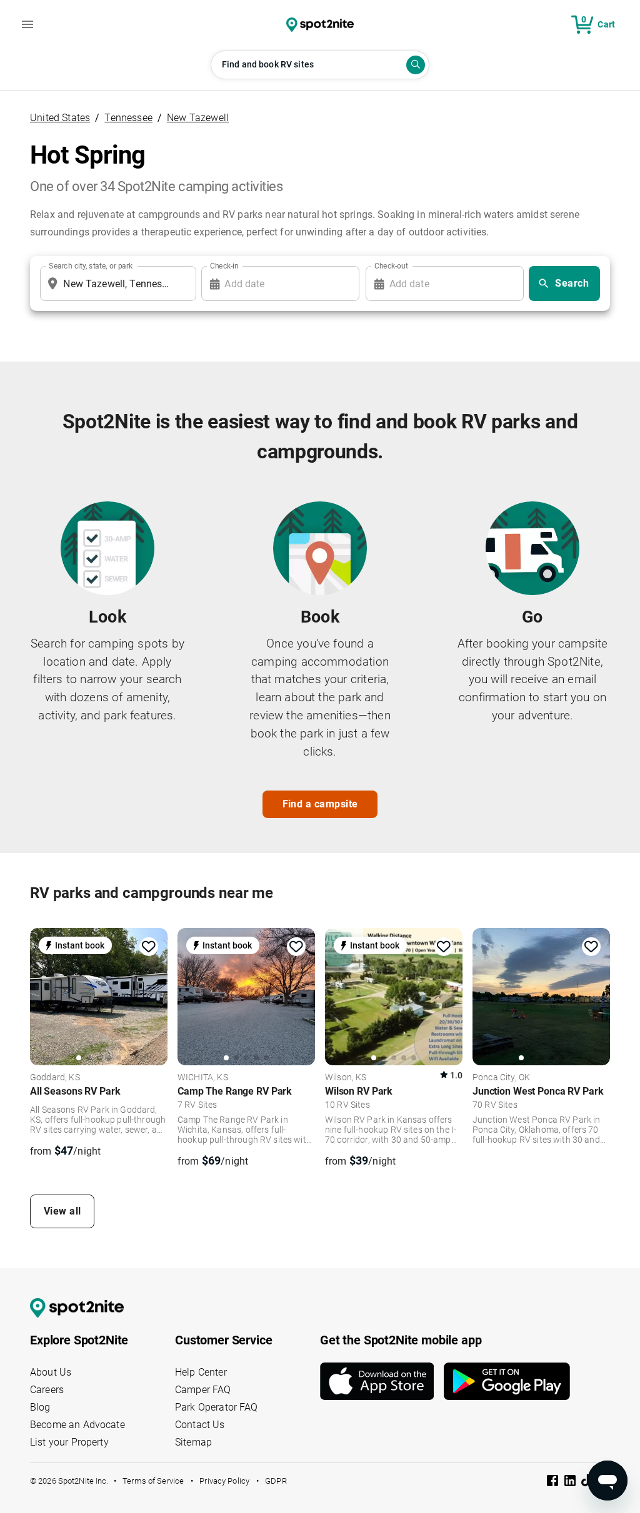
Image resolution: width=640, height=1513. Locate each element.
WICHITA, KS (203, 1078)
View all (62, 1211)
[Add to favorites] (149, 947)
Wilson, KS (346, 1078)
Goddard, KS (55, 1078)
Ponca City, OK (501, 1078)
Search (572, 283)
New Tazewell (198, 118)
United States (60, 118)
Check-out (391, 266)
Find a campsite (320, 804)
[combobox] (115, 283)
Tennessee (128, 118)
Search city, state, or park (90, 266)
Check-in (224, 266)
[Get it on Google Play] (507, 1381)
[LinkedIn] (571, 1482)
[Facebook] (553, 1482)
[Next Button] (153, 998)
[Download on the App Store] (382, 1381)
